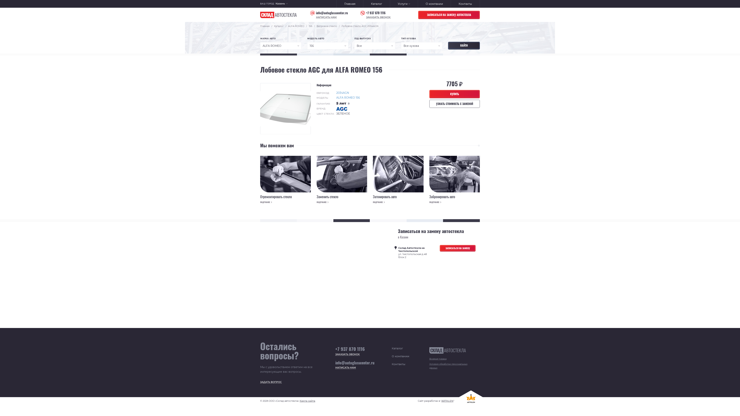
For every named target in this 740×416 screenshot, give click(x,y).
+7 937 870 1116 (376, 13)
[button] (282, 4)
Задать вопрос (271, 382)
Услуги (403, 4)
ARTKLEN (447, 400)
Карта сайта (307, 400)
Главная (349, 4)
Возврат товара (438, 358)
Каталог (376, 4)
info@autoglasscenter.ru (332, 13)
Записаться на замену (458, 248)
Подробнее (265, 202)
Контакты (465, 4)
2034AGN (342, 93)
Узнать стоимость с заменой (454, 104)
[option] (285, 108)
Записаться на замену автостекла (449, 15)
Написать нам (326, 17)
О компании (434, 4)
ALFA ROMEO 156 (348, 97)
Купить (454, 94)
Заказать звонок (378, 17)
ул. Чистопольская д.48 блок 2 (412, 253)
